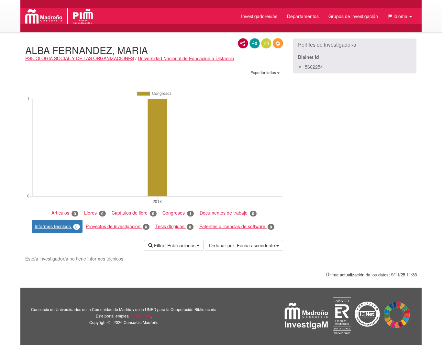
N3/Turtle (266, 43)
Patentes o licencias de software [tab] (235, 226)
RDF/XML (243, 43)
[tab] (354, 45)
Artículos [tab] (63, 212)
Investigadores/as (259, 16)
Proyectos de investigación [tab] (116, 226)
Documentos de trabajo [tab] (227, 212)
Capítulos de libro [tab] (133, 212)
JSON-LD (254, 43)
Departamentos (303, 16)
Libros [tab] (94, 212)
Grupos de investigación (353, 16)
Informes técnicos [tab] (56, 226)
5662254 (314, 66)
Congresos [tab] (177, 212)
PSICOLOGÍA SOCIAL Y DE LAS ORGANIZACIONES (79, 58)
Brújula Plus (140, 315)
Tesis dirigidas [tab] (173, 226)
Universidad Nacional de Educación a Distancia (186, 58)
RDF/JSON (278, 43)
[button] (400, 16)
